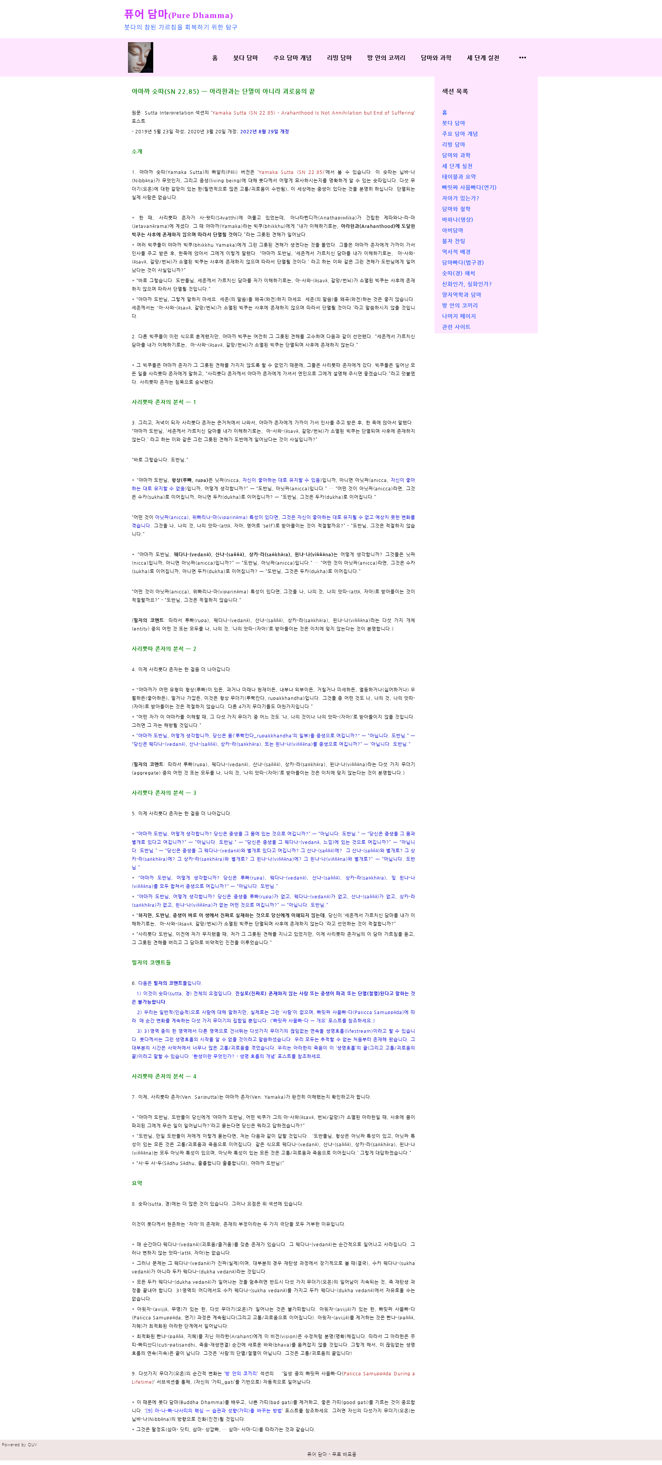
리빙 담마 (339, 57)
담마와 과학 (436, 57)
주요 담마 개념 (293, 57)
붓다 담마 (245, 57)
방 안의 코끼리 (386, 57)
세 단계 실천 (483, 57)
